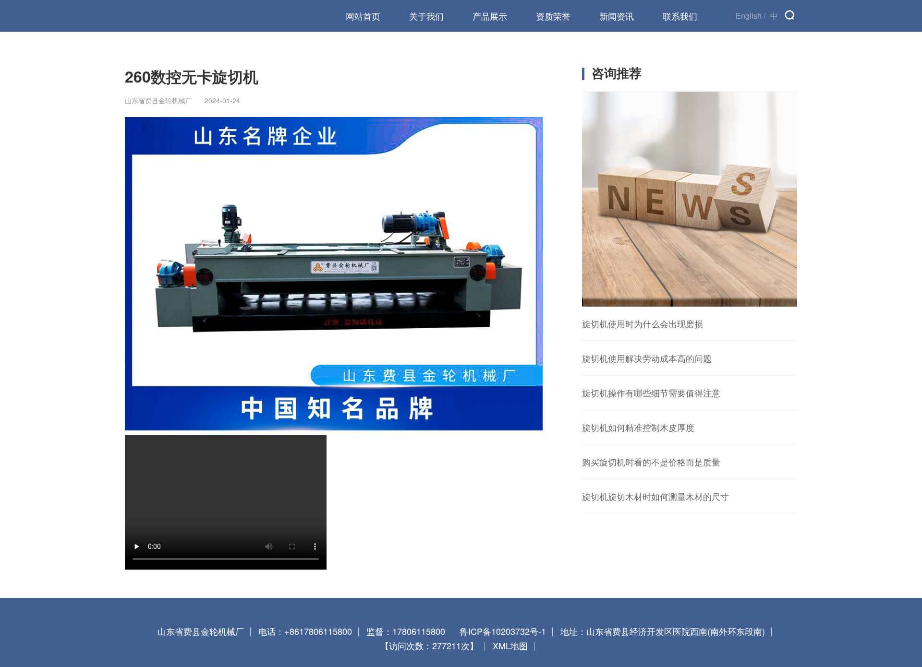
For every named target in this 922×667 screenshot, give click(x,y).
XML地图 (510, 645)
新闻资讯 (616, 16)
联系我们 (680, 16)
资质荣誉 (553, 16)
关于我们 (426, 16)
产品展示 (490, 16)
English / (750, 15)
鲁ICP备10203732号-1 (503, 631)
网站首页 (363, 16)
